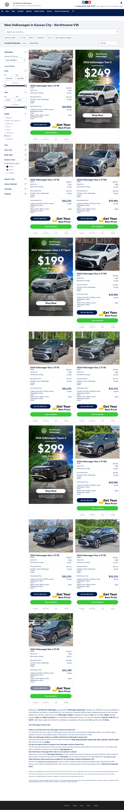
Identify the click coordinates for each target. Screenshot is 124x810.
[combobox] (15, 60)
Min (5, 75)
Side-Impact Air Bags (64, 38)
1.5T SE (23, 38)
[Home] (7, 4)
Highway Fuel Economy (11, 56)
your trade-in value (109, 757)
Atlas (73, 739)
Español (16, 8)
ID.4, (30, 742)
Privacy (88, 805)
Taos (24, 43)
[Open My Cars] (121, 2)
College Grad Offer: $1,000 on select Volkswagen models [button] (42, 111)
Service (49, 11)
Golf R (116, 739)
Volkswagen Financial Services (48, 761)
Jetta (98, 739)
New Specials (64, 749)
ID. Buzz (47, 742)
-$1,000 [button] (69, 110)
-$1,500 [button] (69, 99)
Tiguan (90, 739)
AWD (32, 38)
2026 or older (11, 38)
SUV (50, 38)
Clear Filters (34, 43)
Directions (66, 805)
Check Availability (51, 132)
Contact (75, 805)
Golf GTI (111, 739)
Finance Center (39, 11)
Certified (20, 11)
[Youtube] (89, 2)
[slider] (5, 86)
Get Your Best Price (40, 125)
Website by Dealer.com (8, 805)
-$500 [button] (70, 115)
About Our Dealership (62, 11)
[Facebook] (83, 2)
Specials (28, 11)
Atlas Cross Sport (81, 739)
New (7, 11)
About (81, 805)
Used (13, 11)
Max (17, 75)
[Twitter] (86, 2)
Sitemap (96, 805)
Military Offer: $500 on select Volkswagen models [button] (39, 116)
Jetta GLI (104, 739)
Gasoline (41, 38)
